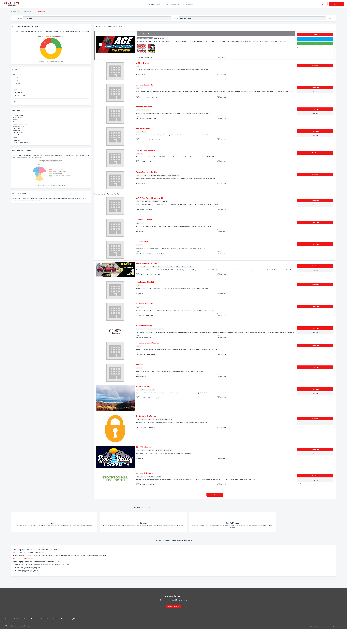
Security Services (17, 117)
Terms (55, 619)
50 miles (16, 80)
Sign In (323, 4)
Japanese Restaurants (19, 135)
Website (315, 39)
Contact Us (167, 4)
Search (153, 4)
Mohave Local (15, 11)
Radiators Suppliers (18, 126)
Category (19, 18)
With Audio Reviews (20, 95)
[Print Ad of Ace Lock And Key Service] (141, 48)
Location (176, 18)
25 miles (16, 77)
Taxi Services (16, 130)
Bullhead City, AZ (29, 11)
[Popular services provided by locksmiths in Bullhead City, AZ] (51, 171)
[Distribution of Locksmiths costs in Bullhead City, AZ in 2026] (51, 47)
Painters (15, 137)
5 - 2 (302, 156)
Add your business (188, 4)
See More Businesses (215, 495)
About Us (159, 4)
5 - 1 (301, 484)
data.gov (22, 31)
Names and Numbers (24, 626)
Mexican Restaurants (19, 122)
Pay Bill (179, 4)
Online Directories (20, 619)
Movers (15, 119)
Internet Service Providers (20, 142)
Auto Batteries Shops (19, 132)
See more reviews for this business (23, 558)
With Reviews (18, 92)
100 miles (17, 83)
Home (148, 4)
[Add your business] (173, 604)
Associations (16, 128)
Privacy (63, 619)
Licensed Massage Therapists (21, 124)
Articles (174, 4)
